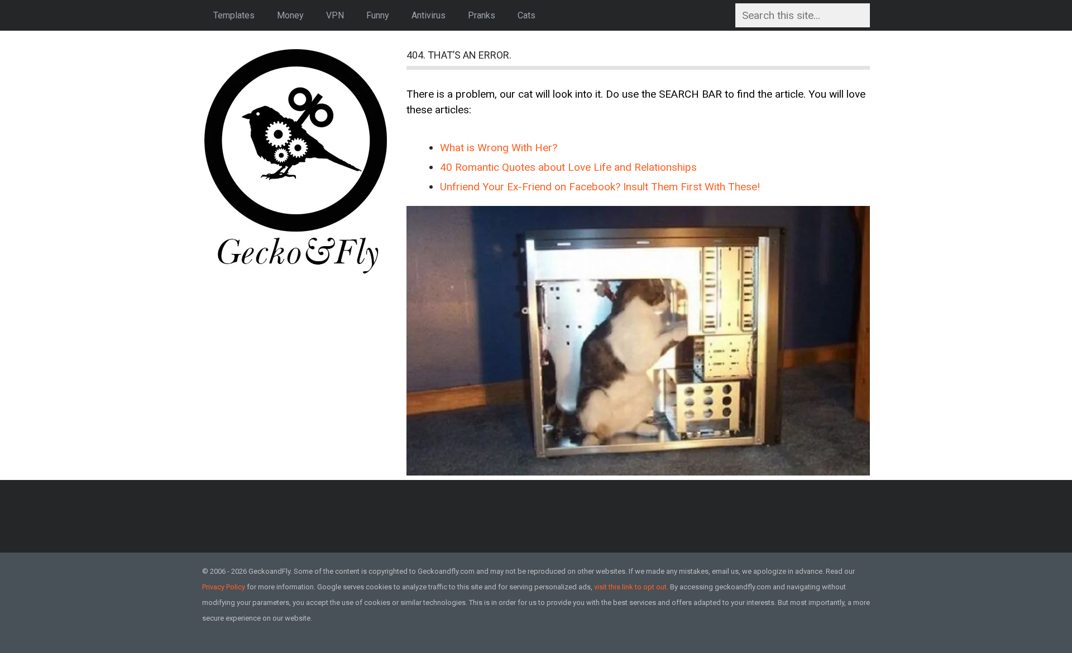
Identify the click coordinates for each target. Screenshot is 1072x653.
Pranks (481, 15)
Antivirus (428, 15)
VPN (335, 15)
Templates (234, 15)
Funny (377, 15)
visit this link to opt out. (631, 587)
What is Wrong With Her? (498, 147)
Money (290, 15)
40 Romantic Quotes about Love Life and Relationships (568, 167)
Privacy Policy (223, 587)
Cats (526, 15)
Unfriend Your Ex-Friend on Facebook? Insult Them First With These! (600, 186)
